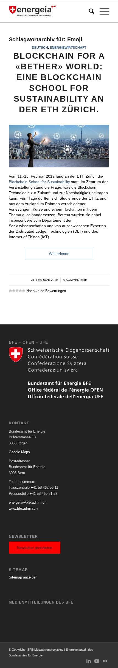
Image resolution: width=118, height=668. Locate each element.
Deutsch (40, 47)
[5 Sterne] (23, 290)
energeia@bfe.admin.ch (27, 502)
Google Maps (19, 452)
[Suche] (88, 11)
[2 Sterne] (13, 290)
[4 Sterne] (20, 290)
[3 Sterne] (17, 290)
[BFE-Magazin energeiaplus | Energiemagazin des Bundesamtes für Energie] (49, 11)
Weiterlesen (59, 253)
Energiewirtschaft (68, 47)
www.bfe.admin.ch (23, 508)
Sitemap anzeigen (23, 577)
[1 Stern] (10, 290)
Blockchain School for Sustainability (39, 182)
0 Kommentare (75, 279)
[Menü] (101, 11)
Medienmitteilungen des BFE (41, 602)
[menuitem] (88, 11)
